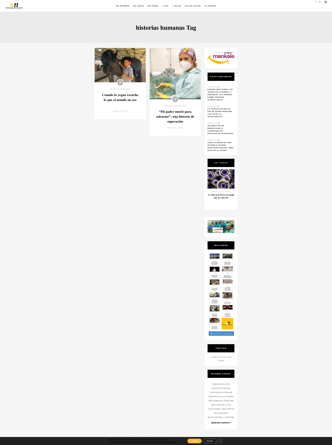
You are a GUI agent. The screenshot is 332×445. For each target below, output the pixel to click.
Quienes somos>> (221, 422)
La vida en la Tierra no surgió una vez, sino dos (221, 196)
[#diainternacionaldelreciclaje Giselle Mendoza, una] (214, 298)
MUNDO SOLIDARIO (175, 106)
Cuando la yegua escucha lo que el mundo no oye (120, 97)
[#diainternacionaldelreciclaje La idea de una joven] (227, 298)
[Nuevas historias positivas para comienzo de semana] (227, 323)
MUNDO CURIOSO (120, 89)
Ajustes (210, 441)
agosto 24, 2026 (221, 192)
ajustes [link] (174, 442)
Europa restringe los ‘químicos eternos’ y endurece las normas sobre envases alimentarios (220, 95)
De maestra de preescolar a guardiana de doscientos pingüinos (220, 129)
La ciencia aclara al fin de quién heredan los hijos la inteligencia (220, 113)
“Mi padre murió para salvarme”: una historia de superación (175, 116)
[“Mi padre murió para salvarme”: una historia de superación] (175, 73)
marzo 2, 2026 (175, 128)
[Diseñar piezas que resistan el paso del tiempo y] (214, 272)
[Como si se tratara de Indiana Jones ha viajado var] (214, 323)
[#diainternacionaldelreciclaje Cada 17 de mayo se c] (227, 285)
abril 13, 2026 (120, 111)
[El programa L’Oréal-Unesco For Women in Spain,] (214, 259)
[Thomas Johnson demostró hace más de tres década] (227, 311)
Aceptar (194, 441)
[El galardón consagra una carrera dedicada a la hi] (227, 272)
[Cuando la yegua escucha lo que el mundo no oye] (120, 65)
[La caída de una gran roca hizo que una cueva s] (227, 259)
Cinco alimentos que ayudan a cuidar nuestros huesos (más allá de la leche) (221, 146)
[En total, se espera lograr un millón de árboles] (214, 285)
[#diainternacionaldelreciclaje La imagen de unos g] (214, 311)
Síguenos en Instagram (222, 333)
